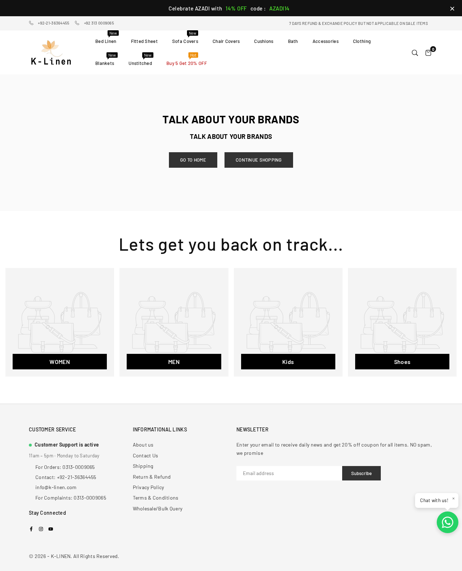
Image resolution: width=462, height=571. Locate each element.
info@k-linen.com (56, 487)
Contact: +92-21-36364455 (65, 477)
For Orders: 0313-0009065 (65, 467)
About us (143, 445)
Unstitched (140, 59)
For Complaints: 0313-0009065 (70, 498)
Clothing (362, 41)
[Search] (415, 52)
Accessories (326, 41)
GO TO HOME (193, 160)
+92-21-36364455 (53, 23)
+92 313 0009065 (99, 23)
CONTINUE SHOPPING (259, 160)
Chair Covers (226, 41)
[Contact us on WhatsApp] (447, 522)
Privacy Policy (148, 487)
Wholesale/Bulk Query (158, 508)
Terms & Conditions (156, 498)
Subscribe (361, 473)
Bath (293, 41)
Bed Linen (106, 37)
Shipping (143, 466)
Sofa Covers (185, 37)
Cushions (263, 41)
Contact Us (145, 455)
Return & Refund (152, 477)
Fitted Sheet (144, 41)
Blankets (105, 59)
